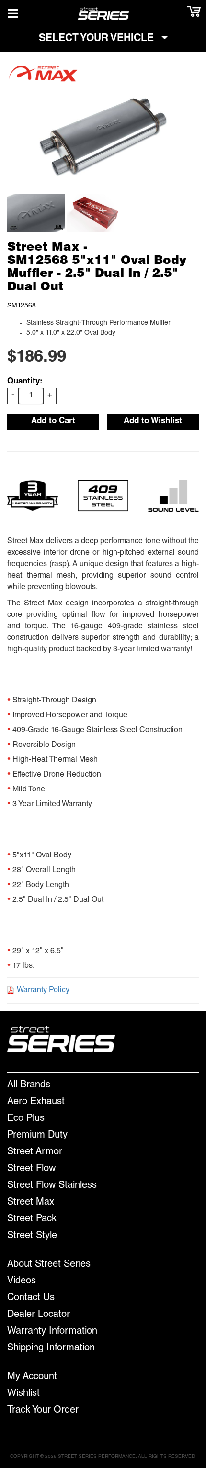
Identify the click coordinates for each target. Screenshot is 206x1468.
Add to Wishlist (153, 421)
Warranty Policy (43, 991)
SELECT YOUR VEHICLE (98, 39)
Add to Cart (53, 421)
